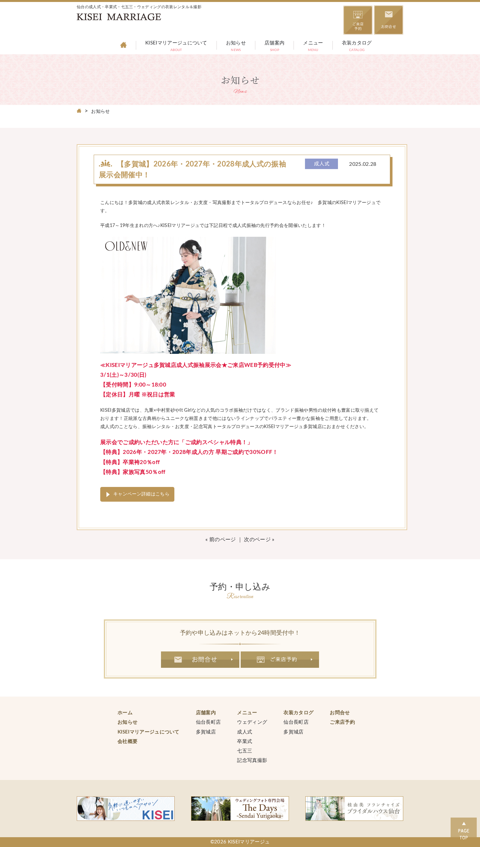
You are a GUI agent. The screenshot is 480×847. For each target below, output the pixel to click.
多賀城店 (206, 732)
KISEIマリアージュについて (176, 47)
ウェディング (252, 722)
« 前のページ (220, 539)
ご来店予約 (280, 659)
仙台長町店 (208, 722)
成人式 (244, 732)
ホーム (125, 712)
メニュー (313, 47)
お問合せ (200, 659)
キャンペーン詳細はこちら (141, 494)
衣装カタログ (357, 47)
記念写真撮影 (252, 760)
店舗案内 (274, 47)
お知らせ (236, 47)
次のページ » (259, 539)
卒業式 (244, 741)
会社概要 (127, 741)
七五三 (244, 751)
